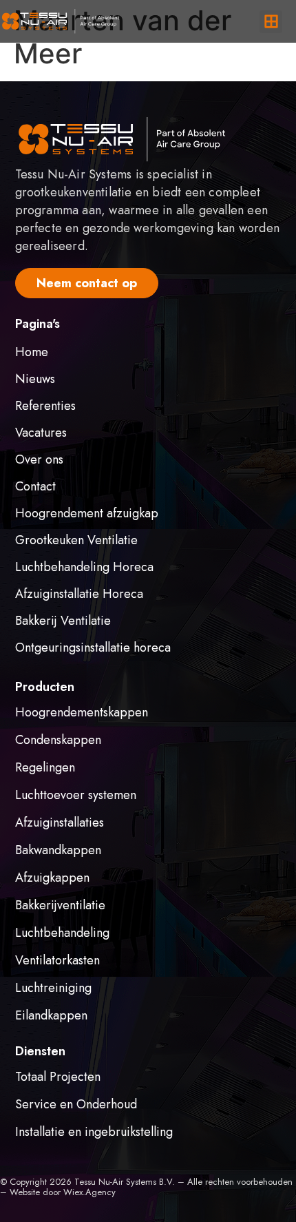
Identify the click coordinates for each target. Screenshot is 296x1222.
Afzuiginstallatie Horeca (79, 594)
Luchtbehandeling (62, 933)
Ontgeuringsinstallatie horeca (93, 647)
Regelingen (45, 767)
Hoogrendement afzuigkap (86, 513)
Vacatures (41, 433)
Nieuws (35, 379)
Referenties (45, 406)
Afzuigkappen (52, 878)
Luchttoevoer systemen (75, 795)
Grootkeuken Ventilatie (76, 540)
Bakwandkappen (58, 850)
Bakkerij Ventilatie (63, 621)
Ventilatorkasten (57, 960)
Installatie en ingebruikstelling (94, 1132)
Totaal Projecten (58, 1077)
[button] (271, 21)
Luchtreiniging (53, 988)
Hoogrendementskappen (81, 712)
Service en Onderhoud (76, 1104)
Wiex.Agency (89, 1192)
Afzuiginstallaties (59, 822)
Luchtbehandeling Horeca (84, 567)
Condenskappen (58, 740)
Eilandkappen (51, 1015)
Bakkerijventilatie (60, 905)
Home (31, 352)
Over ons (39, 459)
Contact (35, 486)
